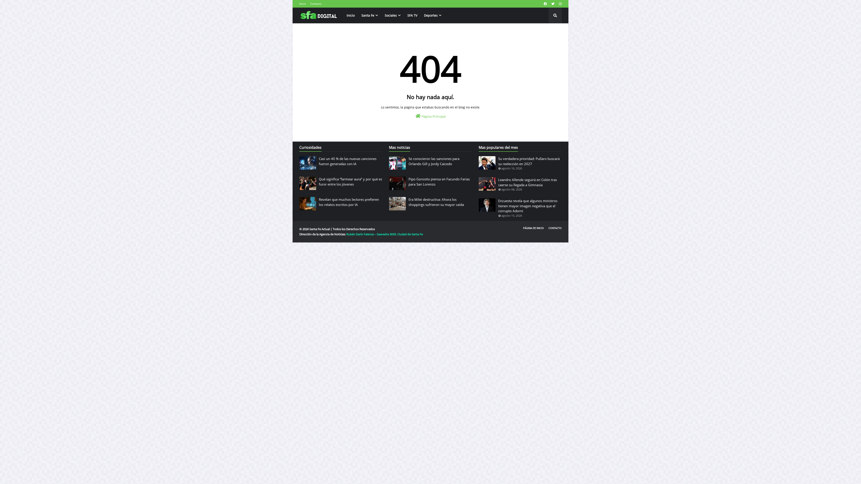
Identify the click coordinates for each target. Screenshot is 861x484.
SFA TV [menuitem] (412, 15)
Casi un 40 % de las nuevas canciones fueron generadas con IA (347, 161)
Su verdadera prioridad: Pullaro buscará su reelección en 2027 (529, 161)
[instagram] (560, 4)
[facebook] (545, 4)
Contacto (316, 4)
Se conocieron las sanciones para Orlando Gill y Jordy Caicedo (434, 161)
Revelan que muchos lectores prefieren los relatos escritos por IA (349, 202)
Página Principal (433, 116)
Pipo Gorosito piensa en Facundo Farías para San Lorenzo (439, 181)
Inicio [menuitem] (351, 15)
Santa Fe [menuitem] (367, 15)
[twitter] (553, 4)
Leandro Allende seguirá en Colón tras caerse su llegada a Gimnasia (527, 182)
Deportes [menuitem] (431, 15)
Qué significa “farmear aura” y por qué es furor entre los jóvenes (350, 181)
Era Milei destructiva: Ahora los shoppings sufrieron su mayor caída (436, 202)
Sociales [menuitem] (391, 15)
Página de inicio (533, 228)
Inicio (302, 4)
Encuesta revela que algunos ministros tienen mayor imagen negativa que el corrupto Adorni (527, 206)
